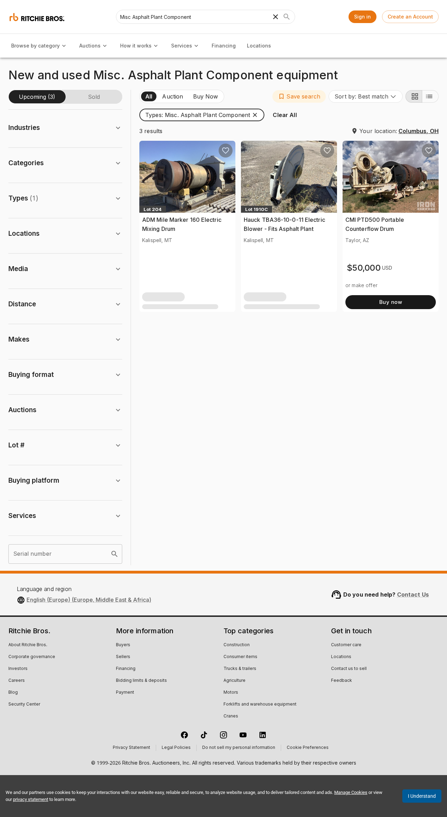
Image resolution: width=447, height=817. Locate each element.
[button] (299, 96)
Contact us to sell (349, 669)
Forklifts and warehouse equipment (260, 704)
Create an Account (410, 17)
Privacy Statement (131, 748)
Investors (18, 669)
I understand (422, 796)
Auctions (90, 46)
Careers (16, 681)
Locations (259, 46)
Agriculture (235, 681)
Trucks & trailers (240, 669)
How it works (136, 46)
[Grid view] (413, 96)
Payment (125, 693)
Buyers (123, 645)
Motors (231, 693)
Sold (94, 96)
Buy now (390, 302)
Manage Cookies (350, 792)
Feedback (341, 681)
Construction (237, 645)
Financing (224, 46)
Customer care (346, 645)
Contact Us (413, 594)
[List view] (430, 96)
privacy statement (30, 799)
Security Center (24, 704)
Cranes (231, 716)
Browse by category (35, 46)
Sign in (362, 17)
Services (181, 46)
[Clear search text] (275, 17)
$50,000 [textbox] (364, 268)
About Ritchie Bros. (27, 645)
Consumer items (240, 657)
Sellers (123, 657)
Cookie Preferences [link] (308, 748)
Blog (13, 693)
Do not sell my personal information (238, 748)
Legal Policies (176, 748)
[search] (115, 554)
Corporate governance (31, 657)
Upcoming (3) (37, 96)
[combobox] (366, 96)
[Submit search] (287, 17)
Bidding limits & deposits (141, 681)
